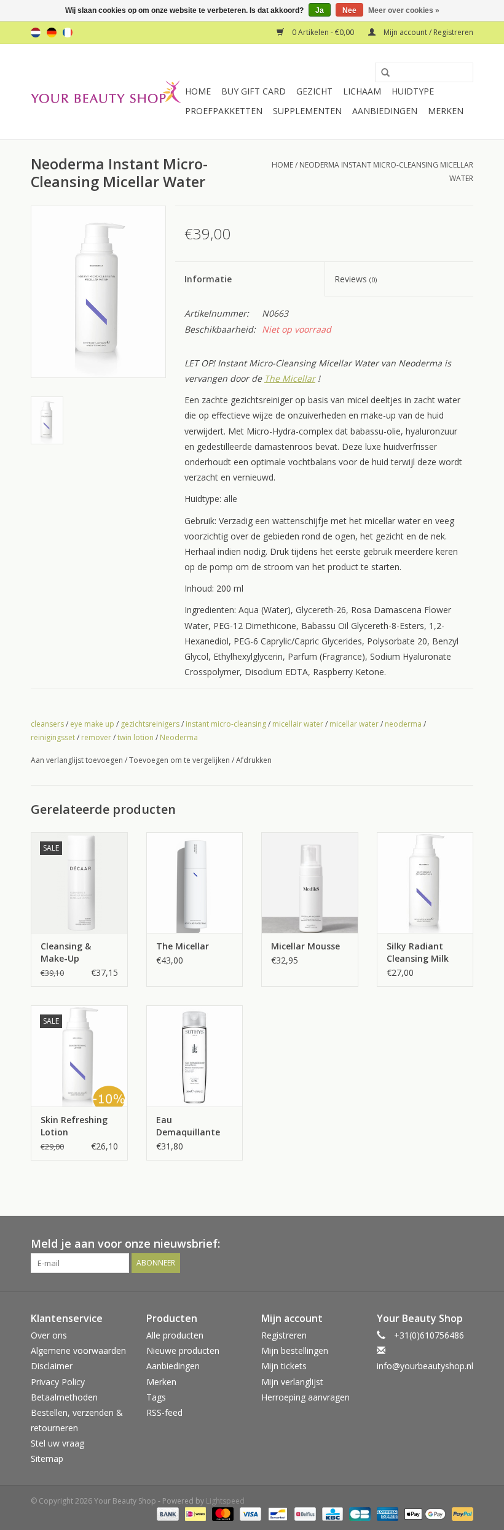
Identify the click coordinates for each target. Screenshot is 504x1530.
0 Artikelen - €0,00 (323, 32)
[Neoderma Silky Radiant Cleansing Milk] (425, 882)
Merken (445, 111)
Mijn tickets (284, 1366)
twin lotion (135, 737)
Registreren (284, 1335)
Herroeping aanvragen (305, 1397)
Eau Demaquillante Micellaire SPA (188, 1126)
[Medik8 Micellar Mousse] (309, 882)
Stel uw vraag (57, 1443)
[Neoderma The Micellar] (194, 882)
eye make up (92, 724)
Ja (319, 10)
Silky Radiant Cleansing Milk (418, 952)
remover (96, 737)
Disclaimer (52, 1366)
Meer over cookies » (403, 10)
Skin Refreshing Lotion (74, 1126)
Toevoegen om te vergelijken (180, 760)
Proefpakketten (223, 111)
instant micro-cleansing (226, 724)
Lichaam (362, 91)
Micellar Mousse (305, 946)
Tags (156, 1397)
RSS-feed (164, 1412)
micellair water (297, 724)
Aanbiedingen (384, 111)
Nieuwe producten (182, 1350)
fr (68, 32)
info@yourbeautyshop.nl (425, 1366)
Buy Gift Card (253, 91)
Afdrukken (254, 760)
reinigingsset (53, 737)
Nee (349, 10)
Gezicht (314, 91)
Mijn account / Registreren (427, 32)
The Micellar (289, 378)
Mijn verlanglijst (292, 1382)
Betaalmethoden (64, 1397)
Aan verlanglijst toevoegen (77, 760)
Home (198, 91)
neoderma (403, 724)
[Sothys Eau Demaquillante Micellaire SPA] (194, 1056)
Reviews (355, 279)
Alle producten (174, 1335)
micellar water (354, 724)
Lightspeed (225, 1501)
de (52, 32)
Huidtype (413, 91)
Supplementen (307, 111)
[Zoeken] (381, 73)
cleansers (47, 724)
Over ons (49, 1335)
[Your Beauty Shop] (106, 92)
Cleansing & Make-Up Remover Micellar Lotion (77, 952)
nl (36, 32)
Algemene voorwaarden (78, 1350)
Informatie (208, 279)
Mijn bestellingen (294, 1350)
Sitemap (47, 1458)
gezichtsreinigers (149, 724)
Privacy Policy (58, 1382)
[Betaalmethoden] (166, 1513)
